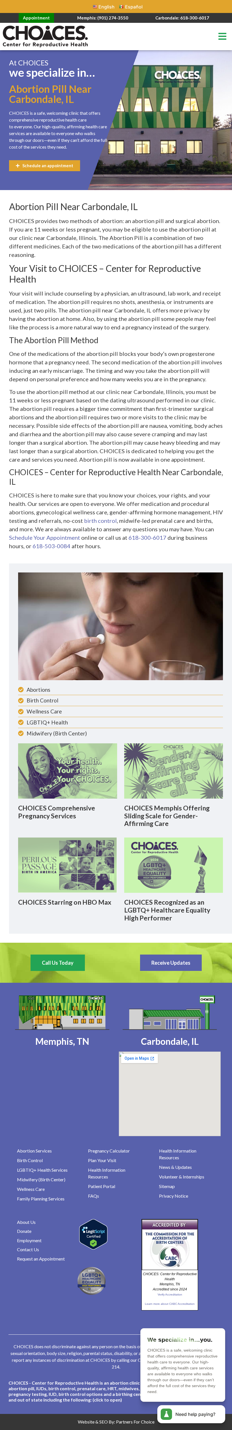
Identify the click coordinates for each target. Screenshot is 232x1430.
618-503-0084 (51, 546)
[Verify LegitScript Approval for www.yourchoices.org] (93, 1248)
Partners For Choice (135, 1421)
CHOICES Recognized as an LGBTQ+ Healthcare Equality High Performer (167, 910)
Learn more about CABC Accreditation (170, 1303)
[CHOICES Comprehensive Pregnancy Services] (67, 770)
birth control (100, 520)
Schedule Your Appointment (44, 537)
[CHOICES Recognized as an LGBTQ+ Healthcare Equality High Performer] (173, 865)
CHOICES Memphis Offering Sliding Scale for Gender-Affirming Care (167, 815)
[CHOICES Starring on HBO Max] (67, 865)
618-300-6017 (147, 537)
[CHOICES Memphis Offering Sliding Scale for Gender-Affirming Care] (173, 770)
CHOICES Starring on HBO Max (64, 902)
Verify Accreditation (170, 1294)
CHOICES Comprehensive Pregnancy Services (56, 812)
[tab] (116, 1391)
